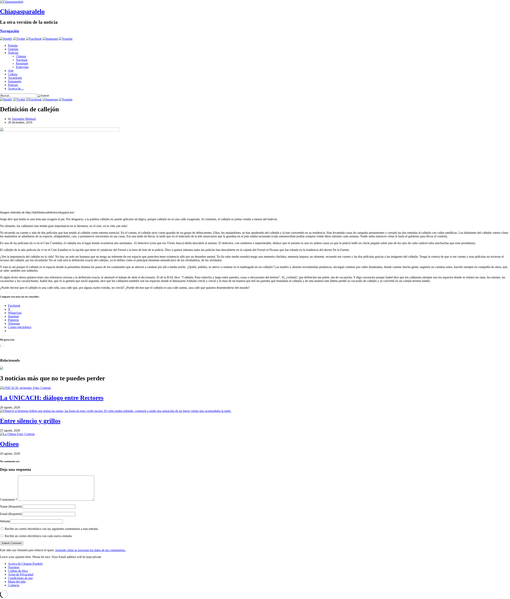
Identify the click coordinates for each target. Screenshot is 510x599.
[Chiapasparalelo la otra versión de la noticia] (255, 2)
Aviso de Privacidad (20, 574)
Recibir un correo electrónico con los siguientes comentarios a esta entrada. (52, 528)
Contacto (13, 585)
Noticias (13, 52)
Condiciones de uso (20, 578)
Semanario (14, 81)
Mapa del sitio (17, 581)
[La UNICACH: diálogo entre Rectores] (25, 388)
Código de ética (18, 571)
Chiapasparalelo (22, 11)
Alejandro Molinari (24, 118)
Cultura (12, 74)
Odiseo (9, 443)
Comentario (8, 499)
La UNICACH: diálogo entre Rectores (51, 397)
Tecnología (15, 77)
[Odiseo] (17, 434)
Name (11, 506)
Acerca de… (16, 88)
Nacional (21, 60)
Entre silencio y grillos (30, 420)
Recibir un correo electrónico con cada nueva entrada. (38, 536)
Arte (11, 70)
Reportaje (22, 63)
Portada (13, 45)
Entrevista (22, 67)
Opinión (13, 49)
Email (11, 514)
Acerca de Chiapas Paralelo (25, 563)
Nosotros (13, 567)
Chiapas (21, 56)
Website (5, 521)
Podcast (13, 85)
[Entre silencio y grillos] (115, 411)
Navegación (9, 31)
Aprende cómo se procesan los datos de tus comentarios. (90, 550)
